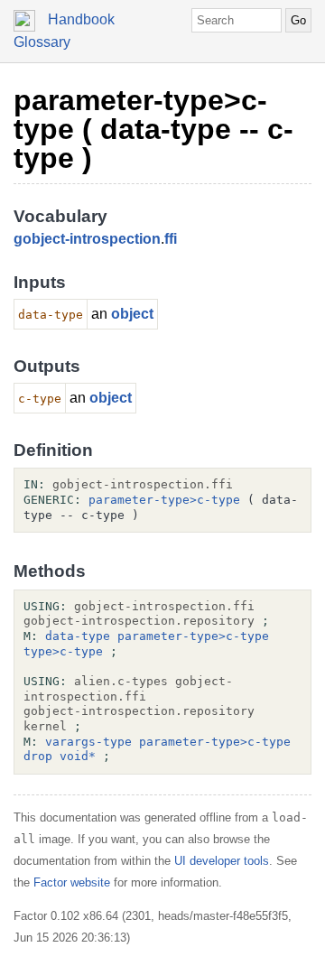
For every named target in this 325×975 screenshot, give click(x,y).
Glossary (42, 42)
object (132, 313)
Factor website (71, 882)
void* (78, 756)
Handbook (81, 19)
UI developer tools (221, 861)
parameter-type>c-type (164, 499)
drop (37, 756)
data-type (77, 636)
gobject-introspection (87, 238)
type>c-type (63, 651)
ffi (170, 238)
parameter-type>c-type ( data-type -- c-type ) (153, 129)
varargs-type (88, 741)
